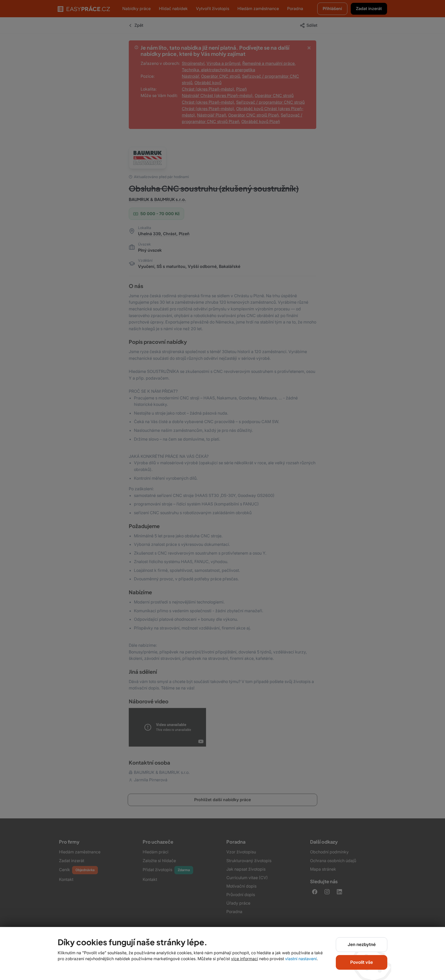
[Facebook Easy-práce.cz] (314, 891)
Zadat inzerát (71, 860)
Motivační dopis (241, 886)
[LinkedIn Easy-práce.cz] (339, 891)
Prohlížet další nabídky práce (222, 799)
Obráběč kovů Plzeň (260, 121)
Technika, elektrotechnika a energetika (218, 69)
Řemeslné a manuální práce (268, 63)
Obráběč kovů (207, 82)
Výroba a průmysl (223, 63)
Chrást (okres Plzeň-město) (208, 89)
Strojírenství (193, 63)
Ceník (77, 869)
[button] (368, 9)
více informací (244, 958)
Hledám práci (155, 851)
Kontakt (66, 879)
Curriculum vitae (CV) (247, 877)
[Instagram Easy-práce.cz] (327, 891)
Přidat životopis (166, 869)
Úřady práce (238, 903)
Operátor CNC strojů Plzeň (253, 115)
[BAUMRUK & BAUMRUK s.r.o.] (147, 157)
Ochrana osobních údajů (333, 860)
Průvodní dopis (240, 894)
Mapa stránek (323, 869)
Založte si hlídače (159, 860)
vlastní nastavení (301, 958)
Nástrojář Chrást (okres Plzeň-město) (217, 95)
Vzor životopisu (241, 851)
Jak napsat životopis (246, 869)
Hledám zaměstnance (79, 851)
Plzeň (241, 89)
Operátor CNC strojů (220, 76)
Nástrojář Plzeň (211, 115)
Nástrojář (190, 76)
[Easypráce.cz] (84, 9)
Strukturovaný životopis (248, 860)
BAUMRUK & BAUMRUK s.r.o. (157, 199)
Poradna (234, 911)
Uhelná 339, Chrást (157, 233)
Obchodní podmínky (329, 851)
